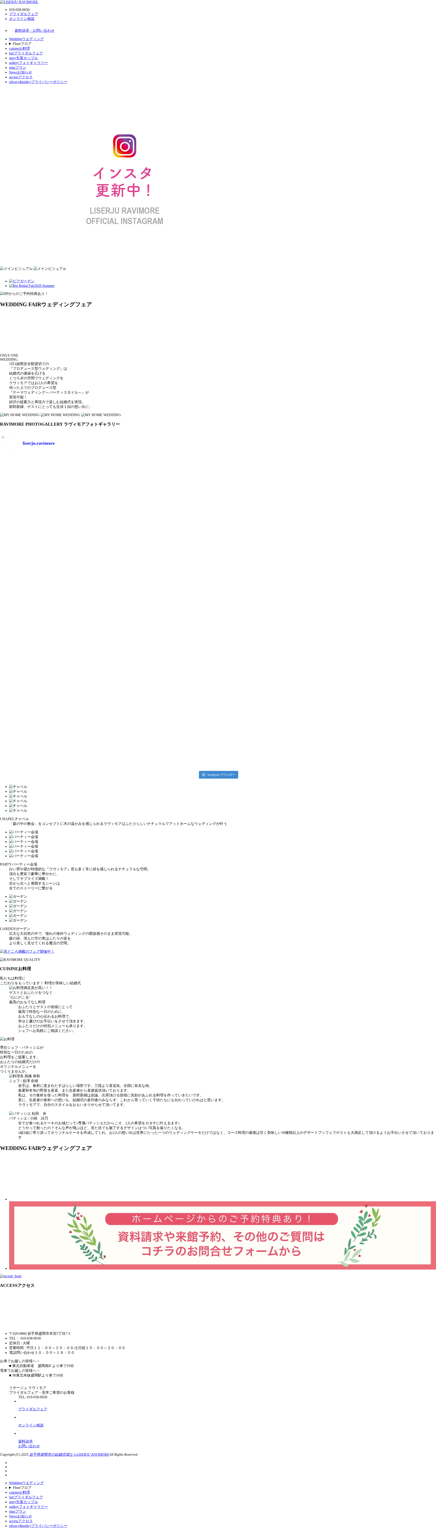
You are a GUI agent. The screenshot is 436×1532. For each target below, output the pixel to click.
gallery (28, 63)
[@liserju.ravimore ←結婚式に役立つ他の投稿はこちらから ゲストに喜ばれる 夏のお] (163, 737)
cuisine (19, 48)
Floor (22, 44)
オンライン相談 (22, 19)
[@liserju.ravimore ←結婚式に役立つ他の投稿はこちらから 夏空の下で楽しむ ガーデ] (273, 737)
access (21, 77)
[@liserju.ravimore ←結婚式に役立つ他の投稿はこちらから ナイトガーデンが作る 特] (53, 737)
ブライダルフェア (23, 14)
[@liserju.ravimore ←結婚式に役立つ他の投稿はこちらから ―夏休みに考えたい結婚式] (53, 550)
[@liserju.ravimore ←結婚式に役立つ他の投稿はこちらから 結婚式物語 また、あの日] (163, 675)
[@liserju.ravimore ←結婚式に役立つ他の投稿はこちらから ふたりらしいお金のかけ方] (163, 488)
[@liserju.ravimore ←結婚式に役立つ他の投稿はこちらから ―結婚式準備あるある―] (53, 612)
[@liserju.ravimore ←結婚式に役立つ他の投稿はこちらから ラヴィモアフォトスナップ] (273, 612)
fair (26, 53)
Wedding (26, 39)
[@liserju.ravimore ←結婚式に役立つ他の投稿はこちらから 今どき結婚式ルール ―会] (53, 481)
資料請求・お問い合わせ (34, 30)
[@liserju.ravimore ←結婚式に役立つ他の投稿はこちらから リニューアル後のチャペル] (53, 675)
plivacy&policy (38, 82)
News (20, 72)
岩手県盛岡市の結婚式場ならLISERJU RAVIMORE (68, 1454)
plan (17, 67)
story (23, 58)
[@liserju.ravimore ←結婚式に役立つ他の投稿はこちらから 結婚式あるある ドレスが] (163, 612)
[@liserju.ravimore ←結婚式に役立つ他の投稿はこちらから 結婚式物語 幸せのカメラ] (273, 675)
